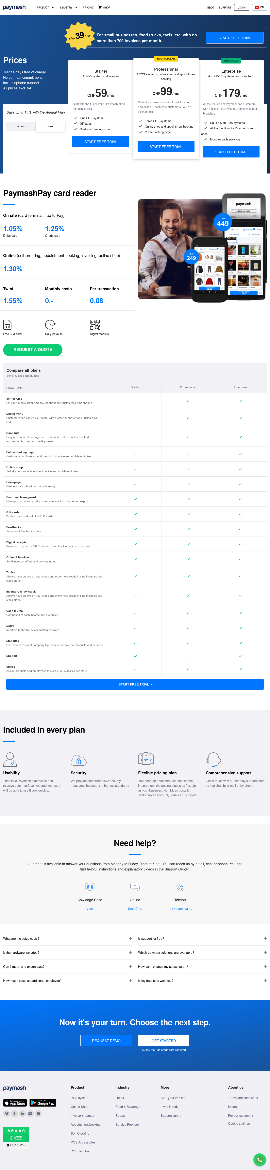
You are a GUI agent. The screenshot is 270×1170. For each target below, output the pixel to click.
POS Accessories (83, 1142)
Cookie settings (239, 1123)
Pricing (88, 7)
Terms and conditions (243, 1097)
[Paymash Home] (19, 7)
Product (43, 7)
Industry (65, 7)
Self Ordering (80, 1133)
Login (241, 7)
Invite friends (169, 1106)
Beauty (121, 1115)
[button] (67, 939)
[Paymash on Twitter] (6, 1113)
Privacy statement (240, 1115)
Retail (120, 1097)
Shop (106, 7)
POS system (79, 1097)
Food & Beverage (128, 1106)
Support (225, 7)
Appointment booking (86, 1124)
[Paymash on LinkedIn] (22, 1113)
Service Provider (127, 1124)
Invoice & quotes (82, 1115)
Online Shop (79, 1106)
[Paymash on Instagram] (38, 1113)
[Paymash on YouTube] (30, 1113)
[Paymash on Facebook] (14, 1113)
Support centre (171, 1115)
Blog (210, 7)
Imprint (233, 1106)
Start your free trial (173, 1097)
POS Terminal (80, 1151)
